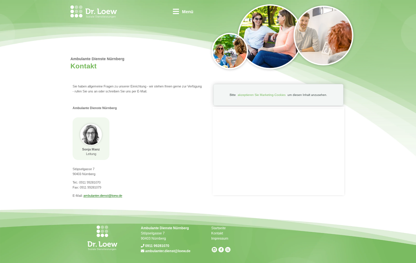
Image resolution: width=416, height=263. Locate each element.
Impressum (219, 238)
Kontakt (217, 233)
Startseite (218, 228)
